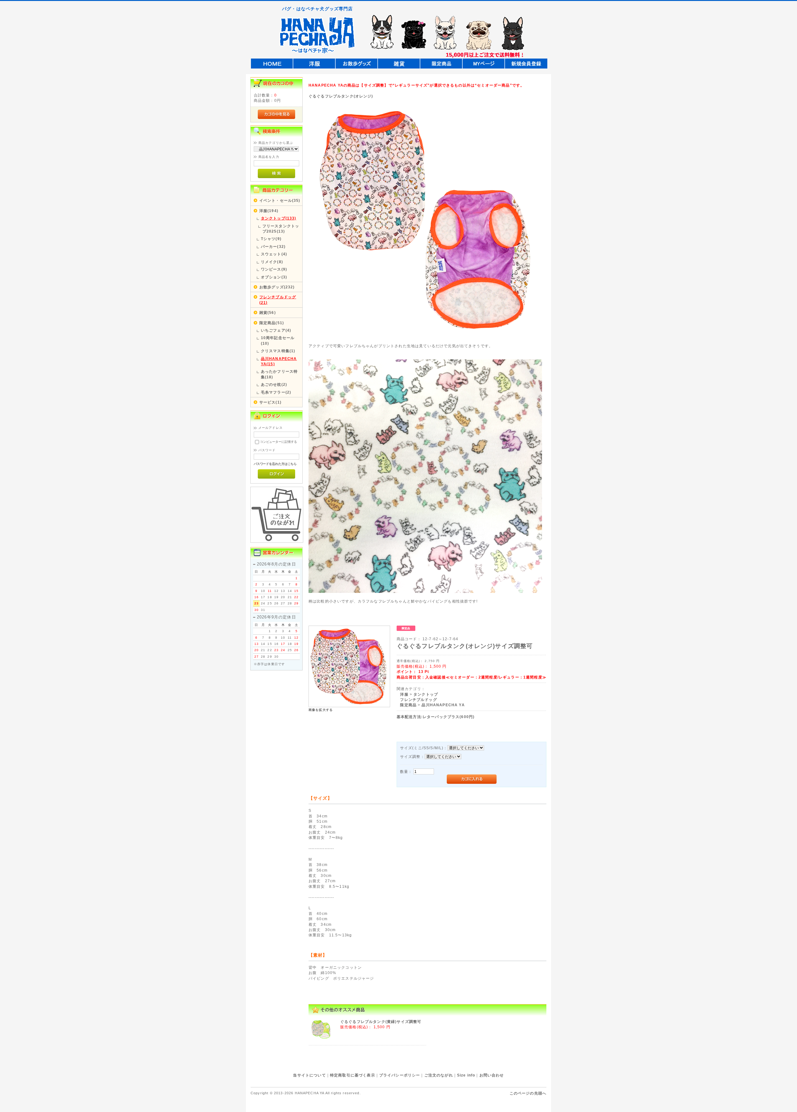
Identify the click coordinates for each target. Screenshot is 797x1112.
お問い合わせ (491, 1075)
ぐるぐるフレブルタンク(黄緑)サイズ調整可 (380, 1022)
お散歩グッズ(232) (277, 287)
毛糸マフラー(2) (276, 392)
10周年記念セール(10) (278, 340)
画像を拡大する (321, 710)
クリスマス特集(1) (278, 351)
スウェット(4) (274, 254)
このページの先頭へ (528, 1093)
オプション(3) (274, 277)
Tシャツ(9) (271, 239)
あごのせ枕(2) (274, 384)
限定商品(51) (271, 323)
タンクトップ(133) (278, 218)
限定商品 (408, 705)
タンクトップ (425, 694)
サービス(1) (270, 402)
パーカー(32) (273, 246)
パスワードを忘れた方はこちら (275, 464)
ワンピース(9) (274, 269)
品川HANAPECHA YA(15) (279, 361)
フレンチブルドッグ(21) (277, 299)
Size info (466, 1075)
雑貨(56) (267, 312)
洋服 (404, 694)
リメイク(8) (272, 262)
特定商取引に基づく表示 (352, 1075)
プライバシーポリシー (399, 1075)
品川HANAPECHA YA (443, 705)
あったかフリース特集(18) (279, 374)
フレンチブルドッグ (418, 700)
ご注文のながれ (438, 1075)
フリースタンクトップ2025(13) (280, 228)
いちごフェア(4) (276, 330)
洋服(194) (268, 211)
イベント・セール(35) (279, 200)
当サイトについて (309, 1075)
